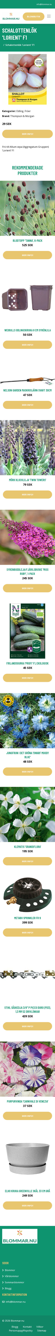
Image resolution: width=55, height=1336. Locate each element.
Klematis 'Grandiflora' (27, 846)
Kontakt (27, 1326)
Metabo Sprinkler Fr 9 (27, 918)
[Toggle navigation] (49, 16)
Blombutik (33, 16)
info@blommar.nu (44, 4)
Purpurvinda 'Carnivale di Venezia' (27, 1101)
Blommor (10, 1270)
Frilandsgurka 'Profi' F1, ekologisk (27, 663)
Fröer (28, 111)
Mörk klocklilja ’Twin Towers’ (27, 480)
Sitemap (41, 1330)
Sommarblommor (14, 1282)
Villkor (39, 1326)
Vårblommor (12, 1276)
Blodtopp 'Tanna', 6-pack (27, 240)
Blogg (8, 1288)
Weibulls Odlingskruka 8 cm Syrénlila (27, 330)
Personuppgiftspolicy (21, 1330)
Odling (19, 111)
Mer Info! (27, 133)
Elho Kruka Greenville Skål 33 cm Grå (27, 1191)
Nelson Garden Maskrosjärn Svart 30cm (27, 390)
